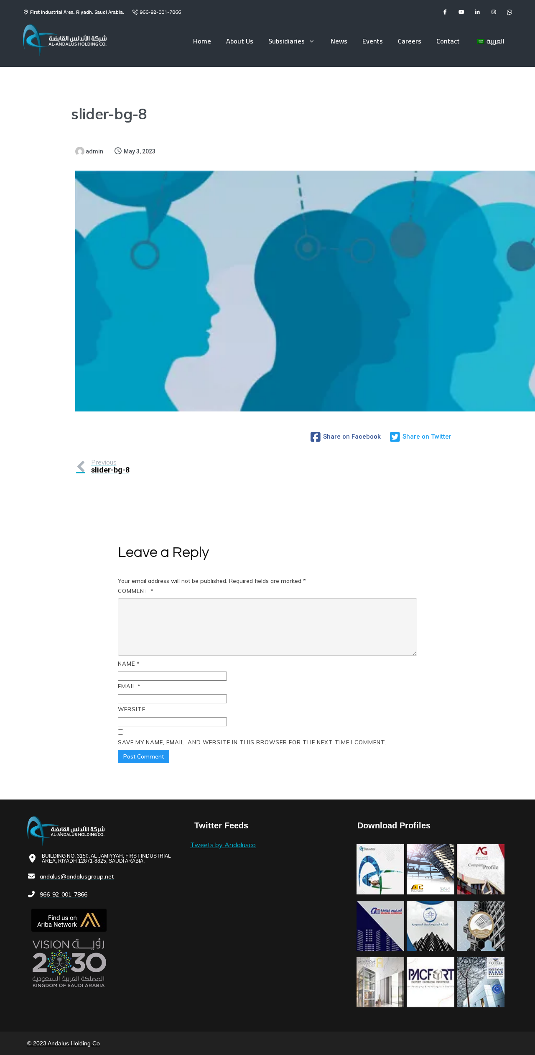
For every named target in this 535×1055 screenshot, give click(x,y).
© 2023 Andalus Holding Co (63, 1043)
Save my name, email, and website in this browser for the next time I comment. (252, 742)
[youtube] (461, 12)
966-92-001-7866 (160, 12)
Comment (136, 591)
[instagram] (494, 12)
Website (131, 709)
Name (129, 663)
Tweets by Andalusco (223, 844)
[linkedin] (477, 12)
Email (129, 686)
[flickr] (509, 12)
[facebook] (445, 12)
